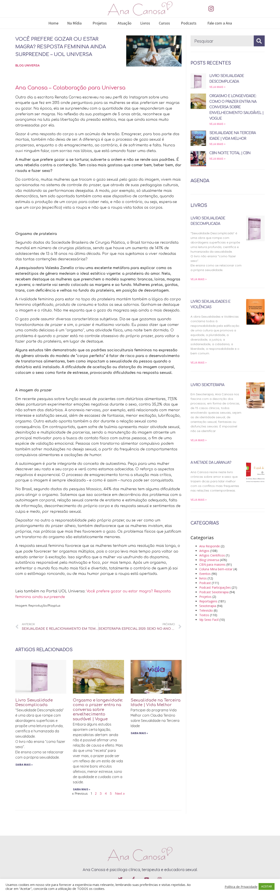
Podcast (205, 583)
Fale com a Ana (219, 23)
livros (203, 578)
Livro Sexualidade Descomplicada (34, 702)
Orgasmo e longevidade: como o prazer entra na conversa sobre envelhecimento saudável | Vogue (98, 709)
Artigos (204, 551)
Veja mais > (217, 87)
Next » (120, 793)
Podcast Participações (215, 587)
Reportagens (208, 601)
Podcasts (188, 23)
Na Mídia (74, 23)
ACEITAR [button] (266, 886)
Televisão (206, 610)
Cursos (164, 23)
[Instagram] (211, 9)
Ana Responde (209, 546)
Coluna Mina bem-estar (216, 569)
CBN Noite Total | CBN (229, 153)
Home (53, 23)
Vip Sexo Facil (209, 620)
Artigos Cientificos (212, 555)
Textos (204, 615)
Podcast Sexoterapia (214, 592)
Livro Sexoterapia (207, 385)
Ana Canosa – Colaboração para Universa (70, 88)
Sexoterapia (207, 606)
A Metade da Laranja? (211, 463)
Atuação (124, 23)
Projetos (100, 23)
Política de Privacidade (241, 887)
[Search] (259, 40)
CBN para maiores (212, 564)
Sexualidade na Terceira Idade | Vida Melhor (155, 702)
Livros (145, 23)
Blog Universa (27, 65)
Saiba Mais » (24, 764)
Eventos (205, 574)
